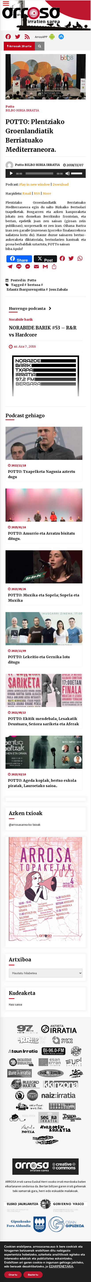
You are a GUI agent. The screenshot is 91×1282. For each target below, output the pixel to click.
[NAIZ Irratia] (59, 1095)
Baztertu (33, 1274)
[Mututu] (67, 173)
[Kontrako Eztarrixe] (19, 1095)
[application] (46, 173)
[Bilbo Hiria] (53, 1051)
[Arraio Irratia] (32, 1040)
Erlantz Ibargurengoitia (26, 289)
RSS (37, 193)
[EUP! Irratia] (73, 1062)
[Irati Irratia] (76, 1073)
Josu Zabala (58, 289)
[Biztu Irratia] (76, 1051)
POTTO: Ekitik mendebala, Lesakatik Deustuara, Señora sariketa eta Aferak (43, 721)
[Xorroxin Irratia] (55, 1128)
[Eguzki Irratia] (21, 1062)
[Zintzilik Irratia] (45, 1139)
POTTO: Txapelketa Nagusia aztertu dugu (41, 474)
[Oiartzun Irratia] (29, 1106)
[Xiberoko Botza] (27, 1128)
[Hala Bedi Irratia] (50, 1073)
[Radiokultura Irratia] (62, 1106)
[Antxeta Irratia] (59, 1029)
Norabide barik (21, 319)
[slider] (77, 173)
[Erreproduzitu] (11, 173)
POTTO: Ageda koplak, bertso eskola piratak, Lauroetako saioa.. (42, 783)
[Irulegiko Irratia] (25, 1084)
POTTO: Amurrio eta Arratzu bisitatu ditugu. (41, 536)
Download (60, 184)
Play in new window (34, 184)
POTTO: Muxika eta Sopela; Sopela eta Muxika (43, 598)
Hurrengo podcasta (27, 308)
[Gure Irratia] (19, 1073)
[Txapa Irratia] (72, 1117)
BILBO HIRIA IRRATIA (22, 110)
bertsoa (34, 285)
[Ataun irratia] (23, 1051)
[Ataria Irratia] (63, 1040)
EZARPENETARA (61, 1267)
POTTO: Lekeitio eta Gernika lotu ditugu (39, 659)
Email (27, 193)
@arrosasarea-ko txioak (24, 825)
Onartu (13, 1274)
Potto (10, 106)
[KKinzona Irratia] (61, 1084)
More (47, 193)
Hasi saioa (15, 1004)
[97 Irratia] (27, 1029)
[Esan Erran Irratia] (49, 1062)
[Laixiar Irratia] (32, 1095)
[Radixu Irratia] (22, 1117)
